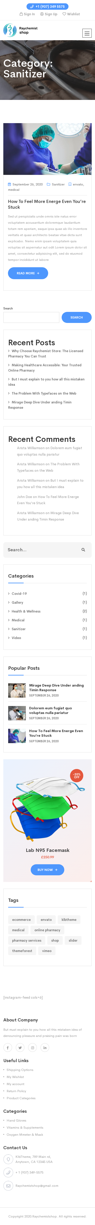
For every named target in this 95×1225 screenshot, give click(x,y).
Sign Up (51, 14)
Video (16, 638)
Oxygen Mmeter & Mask (25, 1134)
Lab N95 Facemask (47, 850)
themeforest (22, 951)
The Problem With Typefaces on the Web (44, 393)
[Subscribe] (83, 550)
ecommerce (21, 920)
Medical (18, 620)
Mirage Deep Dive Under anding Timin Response (56, 687)
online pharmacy (47, 930)
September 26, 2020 (28, 184)
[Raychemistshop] (21, 30)
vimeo (46, 951)
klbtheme (69, 920)
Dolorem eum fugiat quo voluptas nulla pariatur (50, 710)
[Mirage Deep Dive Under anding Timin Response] (18, 690)
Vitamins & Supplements (25, 1127)
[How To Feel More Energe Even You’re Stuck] (18, 735)
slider (73, 940)
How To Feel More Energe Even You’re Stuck (56, 733)
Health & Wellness (26, 611)
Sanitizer (19, 629)
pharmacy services (26, 940)
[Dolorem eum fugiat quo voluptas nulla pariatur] (18, 712)
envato (46, 920)
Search (8, 308)
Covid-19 (19, 594)
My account (15, 1084)
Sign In (29, 14)
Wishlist (73, 14)
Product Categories (21, 1098)
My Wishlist (15, 1077)
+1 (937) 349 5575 (50, 6)
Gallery (17, 602)
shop (55, 940)
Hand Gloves (16, 1120)
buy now (46, 870)
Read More (26, 273)
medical (18, 930)
